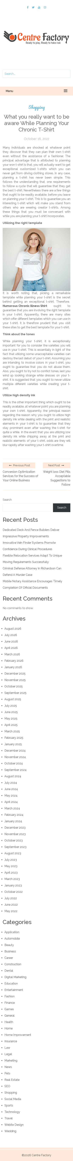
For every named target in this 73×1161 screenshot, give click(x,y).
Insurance (10, 1041)
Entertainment (13, 990)
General (9, 1015)
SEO (7, 1086)
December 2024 (15, 750)
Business (10, 951)
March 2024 (12, 808)
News (8, 1067)
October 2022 (13, 892)
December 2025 (15, 673)
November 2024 (15, 757)
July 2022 (10, 898)
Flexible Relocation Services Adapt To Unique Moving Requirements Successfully (32, 559)
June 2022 (11, 904)
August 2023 (12, 853)
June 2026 (11, 641)
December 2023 (15, 827)
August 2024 (12, 776)
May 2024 (11, 795)
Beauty (9, 945)
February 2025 (13, 737)
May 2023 (10, 866)
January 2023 (13, 885)
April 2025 (11, 725)
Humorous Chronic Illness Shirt (25, 306)
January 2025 (13, 744)
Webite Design (14, 1124)
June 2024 (11, 789)
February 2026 (13, 660)
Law (7, 1047)
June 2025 (11, 712)
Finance (9, 1002)
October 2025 (13, 686)
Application (11, 932)
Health (8, 1022)
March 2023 (12, 879)
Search (7, 499)
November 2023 (15, 834)
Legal (8, 1054)
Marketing (10, 1060)
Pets (7, 1073)
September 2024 (15, 770)
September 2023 (15, 847)
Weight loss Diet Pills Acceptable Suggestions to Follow (56, 478)
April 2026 (11, 648)
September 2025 (15, 693)
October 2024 (13, 763)
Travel (8, 1118)
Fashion (9, 996)
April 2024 (11, 802)
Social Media (12, 1099)
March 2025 (12, 731)
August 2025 (12, 699)
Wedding (10, 1131)
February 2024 (13, 814)
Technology (12, 1112)
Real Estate (11, 1079)
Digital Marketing (15, 977)
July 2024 (10, 782)
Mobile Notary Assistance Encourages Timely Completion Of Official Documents (32, 584)
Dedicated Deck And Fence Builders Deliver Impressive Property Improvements (31, 533)
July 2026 (10, 635)
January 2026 (13, 667)
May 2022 (10, 911)
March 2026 (12, 654)
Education (11, 983)
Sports (8, 1105)
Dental (8, 970)
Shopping (36, 107)
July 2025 (10, 705)
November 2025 (15, 680)
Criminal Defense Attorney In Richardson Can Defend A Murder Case (32, 571)
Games (9, 1009)
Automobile (12, 938)
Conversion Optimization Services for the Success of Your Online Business (20, 476)
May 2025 (10, 718)
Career (8, 958)
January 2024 (13, 821)
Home (8, 1028)
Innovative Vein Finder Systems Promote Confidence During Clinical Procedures (29, 546)
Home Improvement (17, 1035)
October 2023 (13, 840)
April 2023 (11, 872)
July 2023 (10, 859)
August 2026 (12, 628)
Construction (12, 964)
